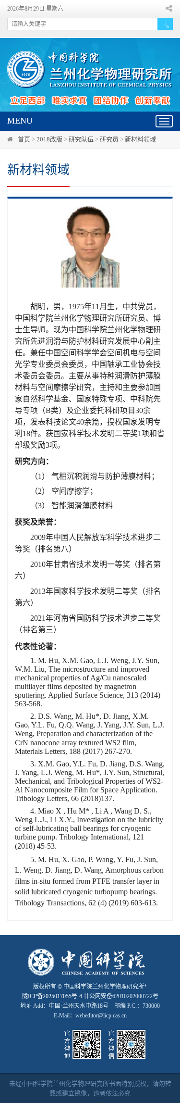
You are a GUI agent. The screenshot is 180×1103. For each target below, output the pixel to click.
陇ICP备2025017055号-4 (52, 996)
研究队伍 (81, 139)
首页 (24, 139)
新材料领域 (140, 139)
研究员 (109, 139)
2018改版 (49, 139)
